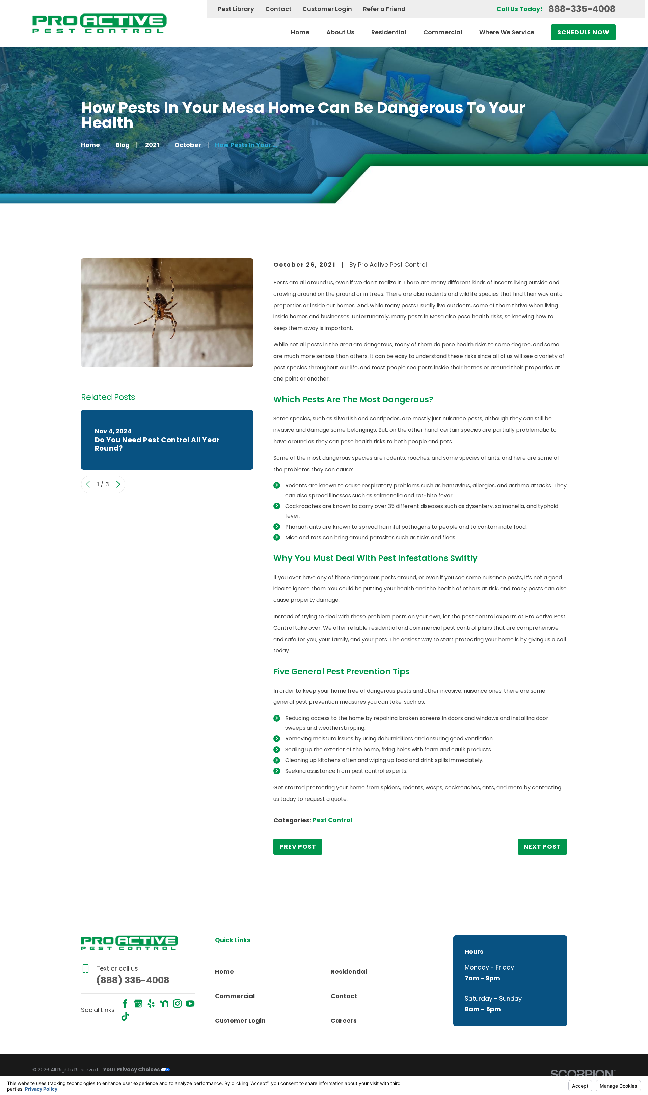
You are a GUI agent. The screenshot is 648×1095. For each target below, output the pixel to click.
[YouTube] (190, 1003)
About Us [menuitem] (340, 32)
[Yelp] (151, 1003)
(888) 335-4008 (132, 980)
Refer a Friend (384, 9)
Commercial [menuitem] (442, 32)
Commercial (235, 996)
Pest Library (236, 9)
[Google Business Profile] (138, 1003)
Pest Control (332, 820)
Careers (344, 1020)
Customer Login (327, 9)
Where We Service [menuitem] (506, 32)
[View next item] (118, 484)
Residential (349, 971)
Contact (278, 9)
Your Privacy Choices (132, 1069)
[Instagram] (177, 1003)
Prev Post (297, 846)
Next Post (542, 846)
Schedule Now (583, 32)
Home (224, 971)
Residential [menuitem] (388, 32)
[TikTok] (125, 1016)
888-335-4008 (582, 8)
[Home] (99, 23)
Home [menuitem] (300, 32)
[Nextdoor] (164, 1003)
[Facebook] (125, 1003)
